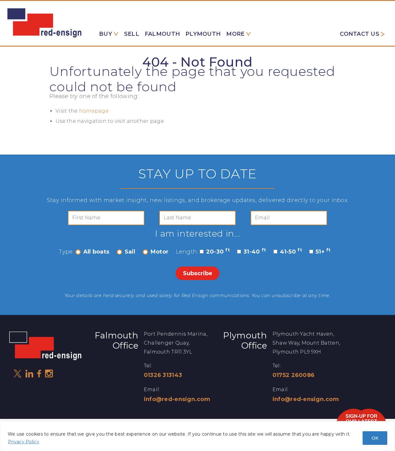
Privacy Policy (23, 442)
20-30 (218, 251)
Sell (131, 34)
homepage (94, 111)
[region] (197, 436)
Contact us (359, 34)
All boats (96, 251)
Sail (130, 251)
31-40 (254, 251)
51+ (323, 251)
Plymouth (203, 34)
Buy (105, 34)
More (235, 34)
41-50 (291, 251)
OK (375, 438)
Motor (159, 251)
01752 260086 (293, 375)
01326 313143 (163, 375)
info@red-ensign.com (177, 399)
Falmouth (162, 34)
